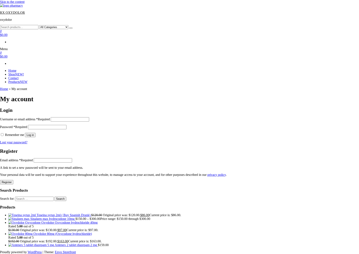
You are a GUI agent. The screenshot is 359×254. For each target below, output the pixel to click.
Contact (13, 78)
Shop (16, 74)
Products (17, 82)
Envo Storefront (65, 252)
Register (7, 182)
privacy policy (216, 174)
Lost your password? (13, 142)
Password (13, 127)
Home (12, 70)
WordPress (35, 252)
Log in (30, 135)
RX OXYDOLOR (12, 12)
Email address (16, 160)
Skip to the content (12, 2)
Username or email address (25, 119)
